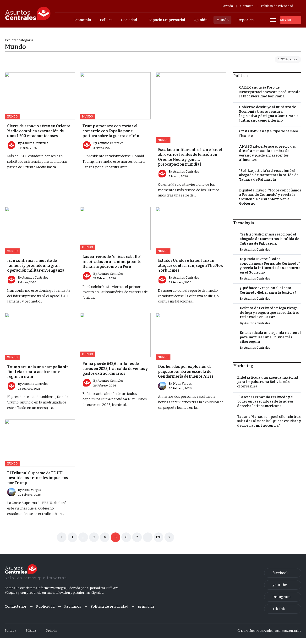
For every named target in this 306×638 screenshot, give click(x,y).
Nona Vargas (182, 383)
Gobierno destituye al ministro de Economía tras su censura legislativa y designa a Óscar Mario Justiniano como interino (269, 114)
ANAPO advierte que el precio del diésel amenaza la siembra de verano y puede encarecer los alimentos (267, 153)
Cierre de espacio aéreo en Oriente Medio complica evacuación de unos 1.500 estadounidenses (38, 131)
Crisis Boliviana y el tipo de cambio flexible (268, 133)
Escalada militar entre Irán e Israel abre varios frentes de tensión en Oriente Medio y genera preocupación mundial (190, 157)
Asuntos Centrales (35, 143)
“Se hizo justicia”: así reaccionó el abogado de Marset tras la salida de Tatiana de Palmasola (268, 175)
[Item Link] (40, 95)
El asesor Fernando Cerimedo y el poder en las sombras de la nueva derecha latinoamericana (265, 401)
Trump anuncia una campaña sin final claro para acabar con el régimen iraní (38, 372)
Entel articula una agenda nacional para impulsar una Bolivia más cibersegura (270, 337)
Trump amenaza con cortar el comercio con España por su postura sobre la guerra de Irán (110, 131)
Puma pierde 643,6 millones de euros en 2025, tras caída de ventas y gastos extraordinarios (115, 368)
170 (158, 537)
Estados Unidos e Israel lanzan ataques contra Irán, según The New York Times (190, 265)
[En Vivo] (290, 20)
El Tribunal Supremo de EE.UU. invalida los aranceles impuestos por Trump (37, 478)
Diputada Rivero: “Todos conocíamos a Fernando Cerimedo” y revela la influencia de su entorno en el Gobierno (270, 197)
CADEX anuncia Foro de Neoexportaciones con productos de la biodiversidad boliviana (269, 91)
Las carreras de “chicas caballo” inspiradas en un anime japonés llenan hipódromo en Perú (112, 261)
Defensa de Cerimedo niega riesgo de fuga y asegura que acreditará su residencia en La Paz (269, 312)
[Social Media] (282, 572)
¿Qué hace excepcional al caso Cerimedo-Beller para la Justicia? (268, 290)
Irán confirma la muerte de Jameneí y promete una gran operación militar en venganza (36, 265)
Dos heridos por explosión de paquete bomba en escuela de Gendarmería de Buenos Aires (185, 371)
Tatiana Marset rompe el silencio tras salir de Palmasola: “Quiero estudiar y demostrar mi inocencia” (269, 421)
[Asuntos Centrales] (27, 13)
